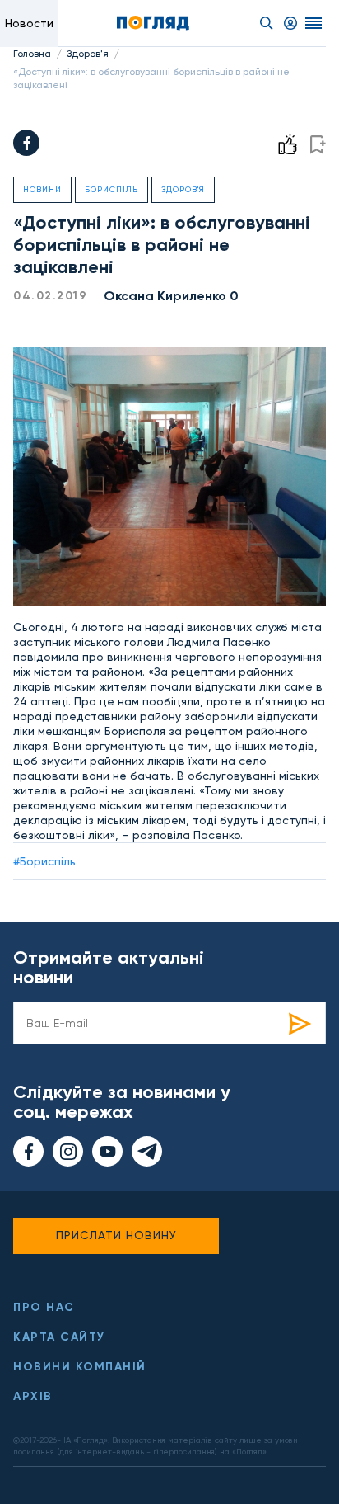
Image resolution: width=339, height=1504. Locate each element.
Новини (42, 189)
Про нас (44, 1307)
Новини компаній (79, 1367)
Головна (32, 53)
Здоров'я (88, 53)
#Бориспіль (44, 861)
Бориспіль (111, 189)
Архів (33, 1396)
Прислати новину (116, 1235)
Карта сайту (59, 1337)
